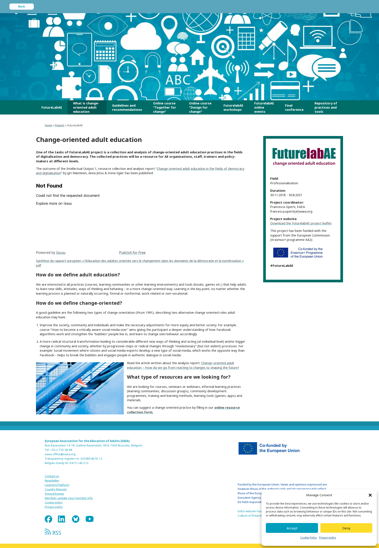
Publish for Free (132, 252)
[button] (370, 495)
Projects (59, 125)
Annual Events (54, 494)
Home (48, 125)
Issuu (60, 252)
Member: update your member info (69, 498)
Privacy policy (327, 537)
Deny (346, 528)
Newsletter (52, 480)
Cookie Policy (308, 537)
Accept (292, 528)
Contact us (52, 476)
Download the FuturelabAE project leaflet (301, 223)
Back (21, 6)
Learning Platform (57, 485)
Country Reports (56, 489)
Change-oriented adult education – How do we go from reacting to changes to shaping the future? (183, 365)
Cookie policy (54, 502)
